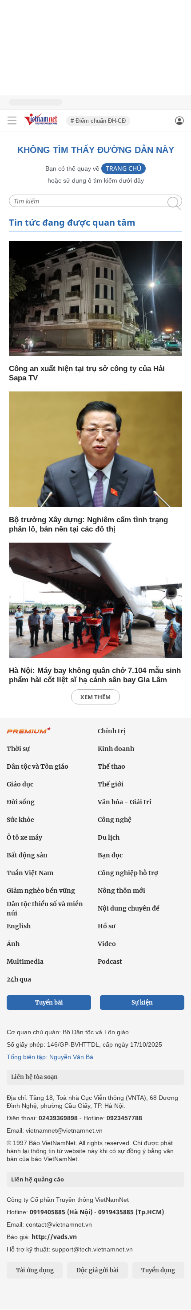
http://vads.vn (54, 1236)
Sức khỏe (20, 820)
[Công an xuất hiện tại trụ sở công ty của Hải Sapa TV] (95, 299)
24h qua (19, 979)
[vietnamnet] (42, 125)
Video (107, 944)
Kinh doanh (116, 749)
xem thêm (95, 697)
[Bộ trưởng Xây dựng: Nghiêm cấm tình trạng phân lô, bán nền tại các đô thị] (95, 449)
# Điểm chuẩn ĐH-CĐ (98, 120)
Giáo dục (20, 784)
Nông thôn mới (121, 891)
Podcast (110, 962)
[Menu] (12, 120)
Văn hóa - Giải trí (124, 802)
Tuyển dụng (158, 1270)
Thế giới (110, 784)
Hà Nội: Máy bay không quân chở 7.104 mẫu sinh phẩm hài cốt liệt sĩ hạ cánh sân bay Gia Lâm (95, 675)
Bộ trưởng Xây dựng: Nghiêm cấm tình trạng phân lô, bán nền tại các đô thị (88, 524)
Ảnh (13, 944)
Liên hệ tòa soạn (34, 1077)
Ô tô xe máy (24, 837)
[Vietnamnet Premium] (29, 735)
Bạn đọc (110, 855)
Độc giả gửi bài (97, 1270)
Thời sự (18, 749)
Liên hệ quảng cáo (37, 1179)
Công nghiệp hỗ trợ (128, 873)
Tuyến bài (49, 1002)
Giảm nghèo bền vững (41, 891)
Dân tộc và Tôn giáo (37, 766)
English (19, 926)
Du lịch (108, 837)
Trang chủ (123, 168)
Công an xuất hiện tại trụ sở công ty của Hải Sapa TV (87, 373)
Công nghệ (114, 820)
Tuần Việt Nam (30, 873)
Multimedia (25, 962)
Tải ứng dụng (35, 1270)
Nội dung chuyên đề (128, 908)
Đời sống (21, 802)
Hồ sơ (106, 926)
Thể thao (111, 766)
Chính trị (112, 731)
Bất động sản (27, 855)
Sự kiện (142, 1002)
